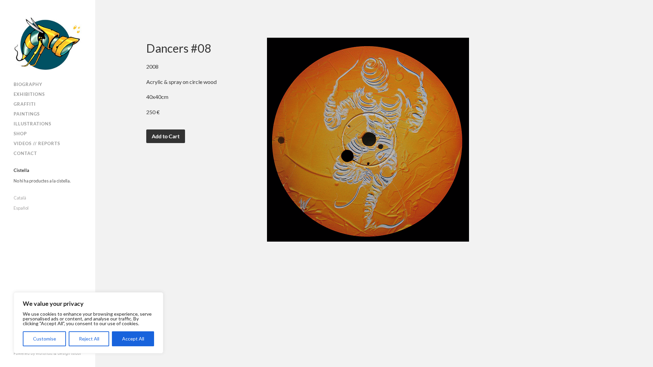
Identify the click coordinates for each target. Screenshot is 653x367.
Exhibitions (29, 94)
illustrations (32, 123)
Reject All (89, 339)
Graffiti (25, 104)
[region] (88, 322)
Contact (25, 153)
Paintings (27, 114)
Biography (28, 84)
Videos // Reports (37, 143)
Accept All (133, 339)
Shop (20, 133)
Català (20, 197)
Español (21, 208)
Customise (44, 339)
